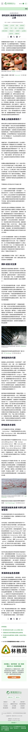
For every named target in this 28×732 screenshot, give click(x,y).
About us (5, 704)
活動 (14, 702)
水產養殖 (6, 25)
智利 (11, 28)
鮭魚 (17, 25)
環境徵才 (6, 702)
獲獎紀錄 (14, 708)
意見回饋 (22, 708)
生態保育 (11, 33)
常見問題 (6, 706)
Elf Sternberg (23, 346)
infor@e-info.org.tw (16, 720)
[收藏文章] (8, 36)
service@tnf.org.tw (16, 718)
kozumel (13, 71)
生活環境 (24, 31)
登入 (26, 3)
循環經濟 (22, 25)
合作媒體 (14, 706)
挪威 (16, 28)
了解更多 (6, 729)
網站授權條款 (22, 704)
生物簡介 (6, 28)
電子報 (20, 3)
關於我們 (22, 702)
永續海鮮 (18, 31)
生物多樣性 (21, 28)
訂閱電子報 (9, 697)
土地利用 (12, 25)
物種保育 (17, 33)
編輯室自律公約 (14, 704)
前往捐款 (14, 677)
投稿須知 (22, 706)
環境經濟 (11, 31)
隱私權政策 (5, 708)
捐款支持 (18, 697)
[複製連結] (19, 36)
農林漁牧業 (4, 31)
